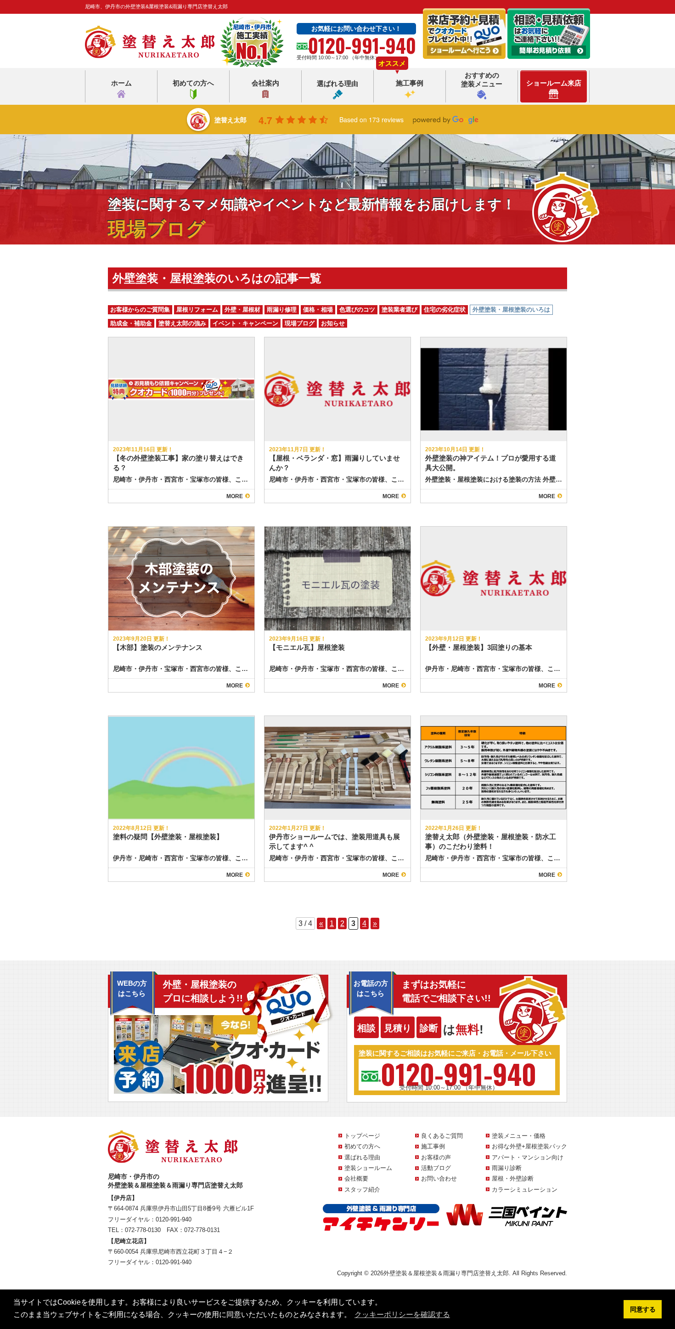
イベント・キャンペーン (245, 323)
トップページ (362, 1135)
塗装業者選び (399, 309)
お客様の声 (436, 1157)
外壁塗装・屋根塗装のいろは (511, 309)
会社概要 (356, 1178)
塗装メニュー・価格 (519, 1135)
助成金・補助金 (131, 323)
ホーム (121, 83)
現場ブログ (300, 323)
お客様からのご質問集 (140, 309)
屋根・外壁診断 (513, 1178)
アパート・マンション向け (527, 1157)
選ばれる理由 (337, 83)
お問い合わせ (439, 1178)
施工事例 (409, 83)
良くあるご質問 (442, 1135)
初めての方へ (193, 83)
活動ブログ (436, 1167)
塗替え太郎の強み (182, 323)
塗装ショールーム (368, 1167)
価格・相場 (318, 309)
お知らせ (333, 323)
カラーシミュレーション (524, 1189)
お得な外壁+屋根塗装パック (529, 1146)
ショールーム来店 (553, 83)
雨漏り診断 (507, 1167)
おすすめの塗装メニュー (481, 79)
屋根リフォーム (197, 309)
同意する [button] (643, 1309)
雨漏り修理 (282, 309)
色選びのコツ (357, 309)
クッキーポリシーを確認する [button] (402, 1314)
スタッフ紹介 (362, 1189)
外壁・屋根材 (242, 309)
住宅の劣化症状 (445, 309)
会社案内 (265, 83)
